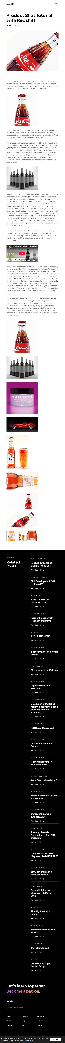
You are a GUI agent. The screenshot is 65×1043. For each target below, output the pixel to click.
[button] (56, 4)
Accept (55, 1039)
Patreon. (44, 88)
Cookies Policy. (28, 1040)
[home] (14, 4)
